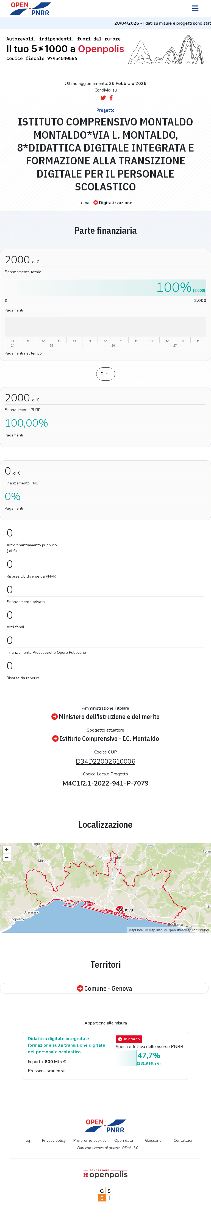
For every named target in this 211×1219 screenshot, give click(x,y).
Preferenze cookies (90, 1140)
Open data (123, 1140)
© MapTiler (153, 929)
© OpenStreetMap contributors (187, 929)
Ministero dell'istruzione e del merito (109, 716)
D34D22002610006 (105, 761)
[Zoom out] (7, 857)
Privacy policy (54, 1140)
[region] (105, 888)
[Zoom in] (7, 849)
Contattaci (183, 1140)
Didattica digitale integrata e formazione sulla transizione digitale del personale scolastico (66, 1045)
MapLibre (136, 929)
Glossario (153, 1140)
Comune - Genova (108, 988)
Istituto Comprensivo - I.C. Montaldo (109, 738)
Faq (27, 1140)
